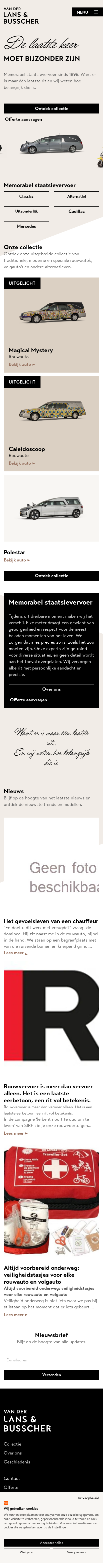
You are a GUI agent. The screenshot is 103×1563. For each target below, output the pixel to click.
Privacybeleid (88, 1498)
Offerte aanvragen (23, 119)
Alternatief (76, 196)
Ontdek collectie (51, 108)
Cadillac (76, 211)
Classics (26, 196)
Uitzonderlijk (26, 211)
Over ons (51, 689)
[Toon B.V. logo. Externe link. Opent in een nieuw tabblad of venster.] (6, 1503)
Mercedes (26, 226)
